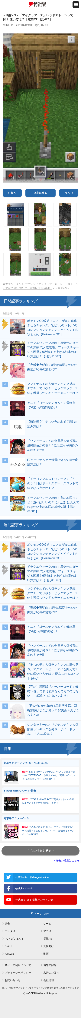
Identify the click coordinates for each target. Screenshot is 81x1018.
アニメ (47, 931)
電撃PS (47, 938)
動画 (46, 953)
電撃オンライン (12, 284)
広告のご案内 (51, 972)
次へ (67, 192)
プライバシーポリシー (18, 972)
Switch (8, 946)
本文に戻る (40, 192)
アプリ (29, 284)
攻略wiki (9, 953)
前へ (13, 192)
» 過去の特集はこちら (66, 860)
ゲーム (47, 923)
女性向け (48, 946)
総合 (7, 923)
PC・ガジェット (14, 938)
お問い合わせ (13, 980)
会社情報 (48, 980)
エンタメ (10, 931)
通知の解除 (50, 965)
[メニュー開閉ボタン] (76, 4)
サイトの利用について (18, 965)
